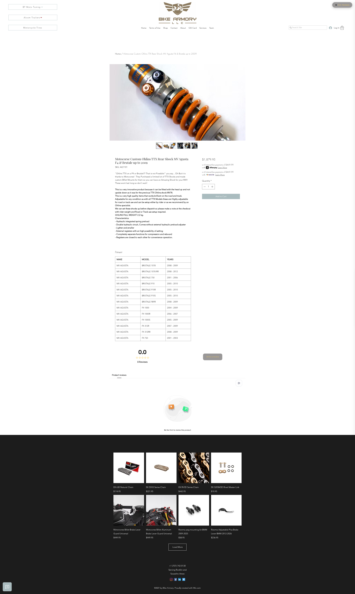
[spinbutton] (208, 186)
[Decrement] (204, 186)
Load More (178, 547)
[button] (342, 28)
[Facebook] (175, 579)
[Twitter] (183, 579)
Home (118, 53)
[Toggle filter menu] (239, 383)
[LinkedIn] (179, 579)
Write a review (212, 357)
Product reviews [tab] (119, 375)
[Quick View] (128, 468)
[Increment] (212, 186)
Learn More (222, 167)
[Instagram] (171, 579)
